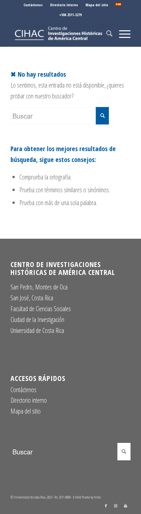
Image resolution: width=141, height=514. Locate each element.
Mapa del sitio (97, 4)
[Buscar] (106, 33)
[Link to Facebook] (106, 506)
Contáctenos (33, 4)
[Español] (118, 5)
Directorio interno (64, 4)
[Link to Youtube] (126, 506)
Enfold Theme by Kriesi (87, 497)
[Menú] (121, 33)
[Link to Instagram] (116, 506)
